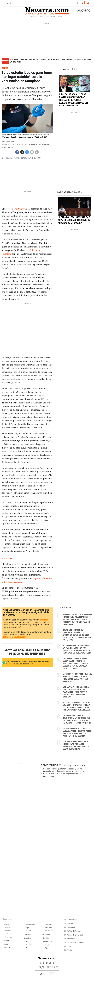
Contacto (70, 924)
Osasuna (27, 934)
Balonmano (48, 925)
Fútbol (27, 941)
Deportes (27, 938)
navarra (9, 158)
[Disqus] (66, 813)
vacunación (20, 208)
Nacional (46, 934)
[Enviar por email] (32, 152)
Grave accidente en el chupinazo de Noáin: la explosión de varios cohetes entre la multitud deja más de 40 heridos (77, 635)
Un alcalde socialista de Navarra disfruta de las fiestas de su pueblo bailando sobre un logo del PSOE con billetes (73, 100)
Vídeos (47, 948)
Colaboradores (30, 925)
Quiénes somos (72, 920)
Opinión (7, 944)
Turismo (70, 946)
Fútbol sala (48, 928)
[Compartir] (17, 152)
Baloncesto (29, 944)
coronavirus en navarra (31, 158)
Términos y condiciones (72, 765)
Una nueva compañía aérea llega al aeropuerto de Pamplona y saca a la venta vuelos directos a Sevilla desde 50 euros (75, 663)
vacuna (17, 158)
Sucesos (8, 931)
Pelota (27, 947)
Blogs (27, 928)
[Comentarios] (37, 152)
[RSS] (53, 963)
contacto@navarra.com (14, 637)
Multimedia (47, 942)
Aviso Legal (71, 939)
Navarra (7, 925)
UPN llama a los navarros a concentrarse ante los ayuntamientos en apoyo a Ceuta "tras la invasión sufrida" (76, 692)
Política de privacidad (75, 935)
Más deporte (49, 931)
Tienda (69, 950)
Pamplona (8, 941)
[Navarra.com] (47, 10)
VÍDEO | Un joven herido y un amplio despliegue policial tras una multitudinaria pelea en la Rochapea (50, 61)
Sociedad (8, 937)
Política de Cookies (74, 931)
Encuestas (28, 931)
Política (8, 928)
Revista (46, 938)
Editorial (8, 947)
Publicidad (71, 927)
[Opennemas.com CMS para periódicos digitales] (47, 970)
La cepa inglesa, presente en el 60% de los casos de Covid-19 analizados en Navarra (74, 220)
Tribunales (9, 934)
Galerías (47, 945)
